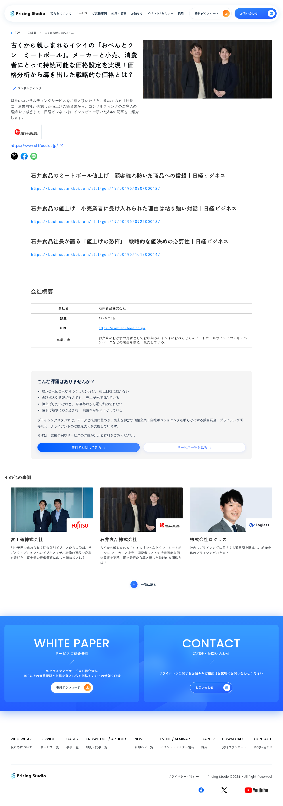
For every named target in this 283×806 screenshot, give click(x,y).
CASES (32, 32)
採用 (204, 747)
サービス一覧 (49, 747)
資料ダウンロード (234, 747)
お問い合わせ (263, 747)
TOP (17, 32)
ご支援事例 (99, 13)
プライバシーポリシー (183, 776)
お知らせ (137, 13)
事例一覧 (72, 747)
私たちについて (21, 747)
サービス (82, 13)
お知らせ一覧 (144, 747)
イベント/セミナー (160, 13)
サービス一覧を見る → (194, 447)
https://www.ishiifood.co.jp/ (122, 328)
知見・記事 (118, 13)
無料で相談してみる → (88, 447)
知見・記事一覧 (96, 747)
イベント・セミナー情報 (177, 747)
